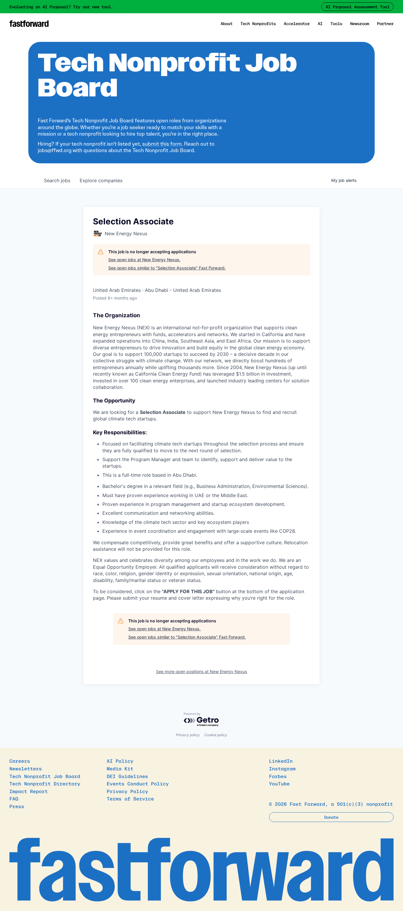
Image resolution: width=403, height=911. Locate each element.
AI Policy (120, 760)
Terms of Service (130, 798)
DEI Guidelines (127, 776)
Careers (19, 760)
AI (320, 23)
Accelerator (297, 23)
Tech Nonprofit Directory (44, 783)
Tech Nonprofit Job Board (44, 776)
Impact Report (28, 791)
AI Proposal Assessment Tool (357, 6)
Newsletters (25, 768)
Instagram (282, 768)
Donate (331, 817)
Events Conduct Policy (138, 783)
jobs (57, 180)
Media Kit (120, 768)
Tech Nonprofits (258, 23)
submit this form (162, 143)
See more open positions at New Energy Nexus (201, 671)
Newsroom (359, 23)
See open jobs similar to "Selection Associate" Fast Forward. (167, 267)
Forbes (278, 776)
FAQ (13, 798)
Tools (336, 23)
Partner (385, 23)
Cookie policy (215, 735)
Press (16, 806)
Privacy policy (188, 735)
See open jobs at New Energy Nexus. (144, 259)
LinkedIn (281, 760)
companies (101, 180)
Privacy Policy (127, 791)
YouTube (279, 783)
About (226, 23)
